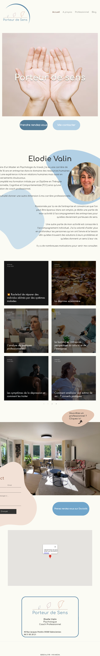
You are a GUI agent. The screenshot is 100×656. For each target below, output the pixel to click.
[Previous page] (44, 404)
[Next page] (56, 404)
